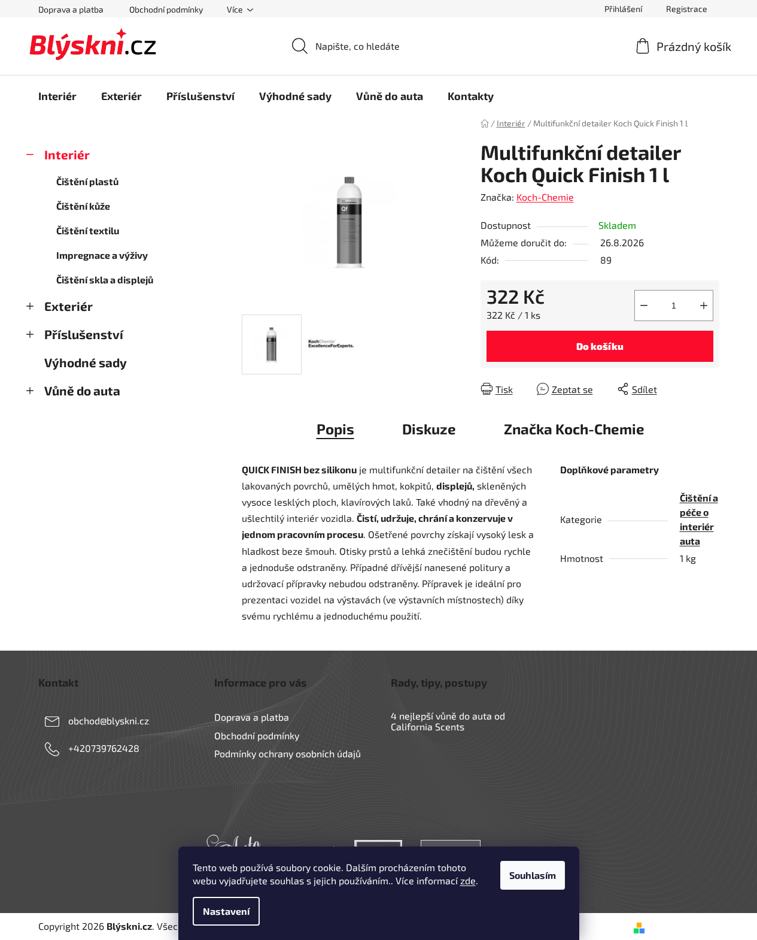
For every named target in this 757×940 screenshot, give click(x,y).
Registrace (686, 9)
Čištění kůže (83, 205)
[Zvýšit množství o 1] (704, 306)
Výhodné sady (85, 362)
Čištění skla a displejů (104, 279)
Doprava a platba (71, 9)
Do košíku (600, 346)
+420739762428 (103, 748)
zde (468, 880)
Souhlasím (532, 875)
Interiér (67, 154)
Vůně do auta (82, 390)
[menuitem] (57, 95)
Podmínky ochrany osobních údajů (287, 753)
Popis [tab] (335, 428)
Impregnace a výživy (102, 255)
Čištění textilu (87, 230)
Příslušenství (83, 334)
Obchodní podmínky (166, 9)
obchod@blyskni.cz (108, 720)
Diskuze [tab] (429, 428)
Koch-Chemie (545, 196)
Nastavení (226, 911)
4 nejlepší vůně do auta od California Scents (448, 721)
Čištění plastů (87, 181)
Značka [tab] (574, 428)
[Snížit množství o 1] (644, 306)
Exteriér (68, 305)
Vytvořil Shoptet (684, 926)
